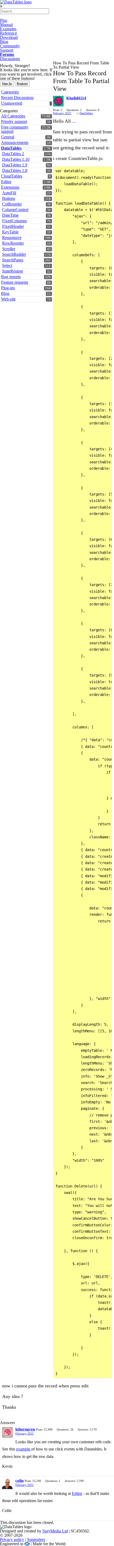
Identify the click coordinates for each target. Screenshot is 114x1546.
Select (7, 265)
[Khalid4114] (58, 101)
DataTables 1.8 (14, 170)
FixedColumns (14, 220)
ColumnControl (15, 209)
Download (9, 37)
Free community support (14, 129)
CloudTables (11, 176)
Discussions (10, 58)
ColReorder (12, 204)
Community (10, 46)
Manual (6, 24)
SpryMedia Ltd (55, 1531)
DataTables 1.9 (14, 165)
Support (6, 50)
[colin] (7, 1483)
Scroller (8, 248)
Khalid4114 (76, 98)
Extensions (10, 187)
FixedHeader (13, 226)
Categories (10, 92)
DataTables (11, 148)
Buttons (8, 198)
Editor (6, 181)
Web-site (8, 299)
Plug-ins (8, 288)
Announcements (14, 142)
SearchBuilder (14, 254)
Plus (3, 20)
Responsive (11, 237)
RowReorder (13, 243)
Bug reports (11, 276)
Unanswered (11, 103)
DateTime (10, 215)
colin (19, 1480)
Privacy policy (12, 1539)
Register (22, 83)
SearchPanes (12, 260)
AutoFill (9, 193)
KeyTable (10, 232)
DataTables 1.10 (15, 159)
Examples (8, 29)
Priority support (14, 121)
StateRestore (12, 271)
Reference (8, 33)
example (23, 1449)
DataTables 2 (13, 153)
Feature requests (14, 282)
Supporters (36, 1539)
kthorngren (25, 1429)
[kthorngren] (7, 1432)
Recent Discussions (17, 97)
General (7, 137)
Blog (4, 41)
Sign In (7, 83)
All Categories (13, 116)
